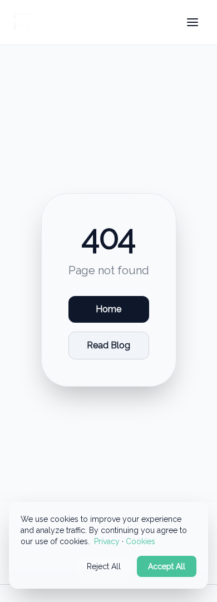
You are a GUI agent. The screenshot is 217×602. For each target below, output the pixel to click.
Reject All (104, 566)
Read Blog (108, 345)
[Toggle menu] (192, 22)
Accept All (166, 566)
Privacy (107, 541)
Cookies (140, 541)
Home (108, 309)
